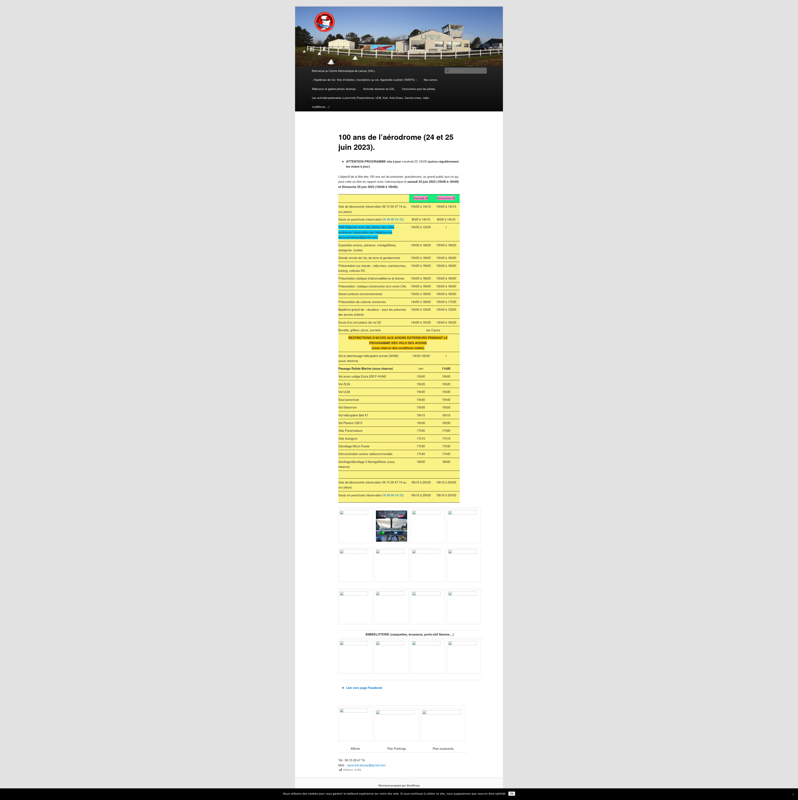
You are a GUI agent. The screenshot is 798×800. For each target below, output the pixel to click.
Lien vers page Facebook (364, 687)
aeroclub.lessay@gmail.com (367, 765)
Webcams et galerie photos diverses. (334, 89)
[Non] (793, 794)
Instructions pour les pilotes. (419, 89)
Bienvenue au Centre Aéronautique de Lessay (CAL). (344, 71)
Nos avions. (431, 80)
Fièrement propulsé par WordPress (399, 785)
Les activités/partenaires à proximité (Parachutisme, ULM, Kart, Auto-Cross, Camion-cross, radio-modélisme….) (371, 102)
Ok (512, 793)
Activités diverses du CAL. (379, 89)
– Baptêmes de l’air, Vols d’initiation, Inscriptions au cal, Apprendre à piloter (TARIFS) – (364, 80)
